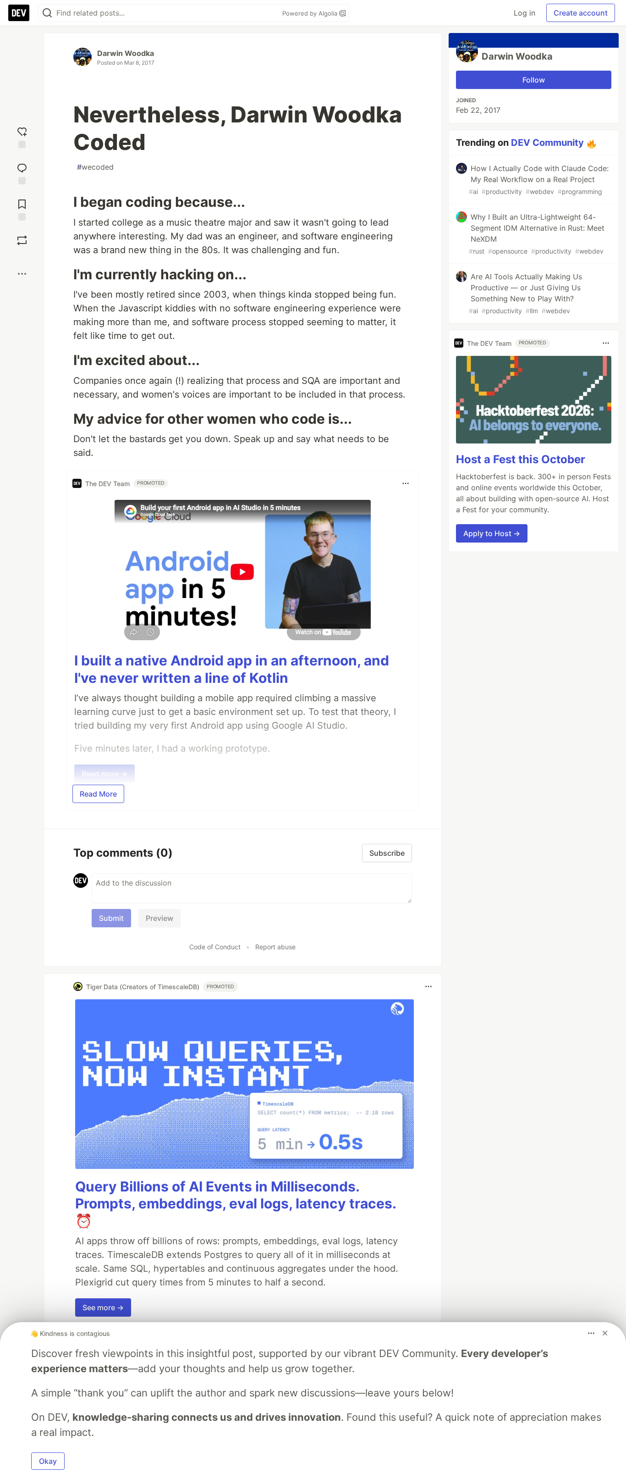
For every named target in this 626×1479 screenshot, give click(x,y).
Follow (533, 79)
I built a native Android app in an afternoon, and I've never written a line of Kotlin (231, 669)
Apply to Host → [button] (491, 533)
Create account (581, 12)
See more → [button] (103, 1307)
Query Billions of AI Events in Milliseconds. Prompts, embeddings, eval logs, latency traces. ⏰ (235, 1203)
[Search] (47, 13)
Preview (159, 918)
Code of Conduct (215, 947)
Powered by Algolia (310, 13)
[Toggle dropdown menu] (405, 483)
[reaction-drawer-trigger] (22, 136)
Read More (98, 793)
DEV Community (547, 142)
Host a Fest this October (520, 459)
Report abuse (275, 947)
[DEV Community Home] (18, 13)
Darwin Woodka (125, 53)
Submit (111, 918)
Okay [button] (48, 1461)
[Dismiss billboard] (605, 1333)
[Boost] (22, 240)
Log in (524, 12)
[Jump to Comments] (22, 172)
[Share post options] (22, 274)
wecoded (95, 167)
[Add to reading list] (22, 208)
